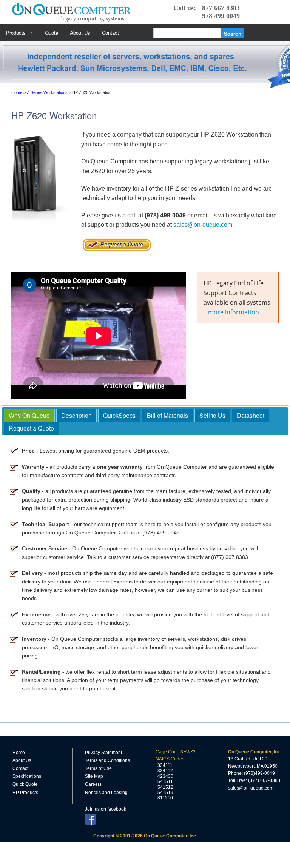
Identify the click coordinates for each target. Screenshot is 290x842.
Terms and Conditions (107, 760)
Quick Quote (25, 784)
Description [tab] (76, 415)
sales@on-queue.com (202, 225)
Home (16, 92)
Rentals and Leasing (106, 792)
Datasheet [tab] (250, 415)
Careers (93, 784)
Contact (110, 32)
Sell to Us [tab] (212, 415)
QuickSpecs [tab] (119, 415)
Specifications (26, 776)
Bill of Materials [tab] (167, 415)
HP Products (25, 792)
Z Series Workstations (47, 92)
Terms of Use (98, 768)
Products (16, 32)
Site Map (94, 776)
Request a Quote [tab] (31, 428)
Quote (51, 32)
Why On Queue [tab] (29, 415)
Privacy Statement (103, 752)
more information (233, 312)
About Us (80, 32)
